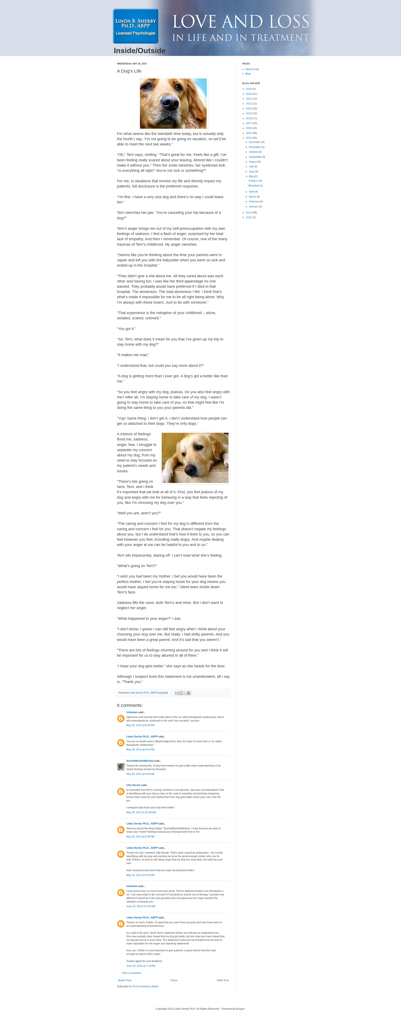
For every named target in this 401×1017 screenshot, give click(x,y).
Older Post (223, 980)
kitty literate (133, 785)
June (252, 171)
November (255, 147)
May (251, 176)
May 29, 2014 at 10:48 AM (141, 812)
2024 (249, 88)
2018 (249, 118)
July (251, 166)
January (254, 206)
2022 (249, 98)
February (254, 201)
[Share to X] (185, 693)
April (252, 191)
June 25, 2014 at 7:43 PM (140, 965)
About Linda (252, 69)
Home (174, 980)
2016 (249, 128)
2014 (249, 137)
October (254, 151)
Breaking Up (256, 185)
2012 (249, 217)
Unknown (131, 712)
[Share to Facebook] (189, 693)
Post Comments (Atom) (145, 986)
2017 (249, 123)
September (255, 156)
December (255, 142)
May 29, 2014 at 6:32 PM (140, 875)
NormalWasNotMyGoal (140, 760)
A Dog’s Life (255, 180)
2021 (249, 103)
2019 (249, 113)
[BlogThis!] (181, 693)
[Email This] (177, 693)
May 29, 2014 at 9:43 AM (140, 774)
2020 (249, 108)
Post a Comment (131, 973)
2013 (249, 212)
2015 (249, 133)
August (253, 161)
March (253, 196)
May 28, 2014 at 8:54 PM (140, 749)
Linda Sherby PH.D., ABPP (142, 736)
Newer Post (124, 980)
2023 (249, 93)
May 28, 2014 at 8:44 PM (140, 725)
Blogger (240, 1008)
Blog (248, 73)
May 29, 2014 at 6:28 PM (140, 836)
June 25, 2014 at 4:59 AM (140, 906)
